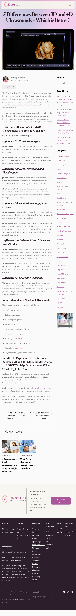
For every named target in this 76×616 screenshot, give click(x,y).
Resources (49, 544)
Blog (47, 548)
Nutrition (60, 240)
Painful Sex (60, 252)
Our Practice (61, 244)
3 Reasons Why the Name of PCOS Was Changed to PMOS (63, 123)
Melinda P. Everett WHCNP (20, 80)
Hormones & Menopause (65, 214)
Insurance (49, 535)
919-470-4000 (16, 560)
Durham (68, 535)
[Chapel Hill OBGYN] (12, 6)
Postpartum (61, 265)
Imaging (21, 456)
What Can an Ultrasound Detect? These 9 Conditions (39, 415)
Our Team (60, 532)
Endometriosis (61, 178)
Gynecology (36, 541)
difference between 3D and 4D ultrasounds (25, 105)
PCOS (58, 261)
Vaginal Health (61, 298)
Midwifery (35, 532)
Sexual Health (61, 278)
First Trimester (61, 198)
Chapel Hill (69, 532)
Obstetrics (36, 529)
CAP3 (48, 597)
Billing (48, 538)
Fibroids (59, 194)
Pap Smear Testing (63, 257)
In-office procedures (63, 227)
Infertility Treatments (64, 231)
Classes (34, 579)
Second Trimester (62, 274)
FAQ (47, 541)
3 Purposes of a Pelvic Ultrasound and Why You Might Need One (9, 465)
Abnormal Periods (63, 156)
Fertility (59, 182)
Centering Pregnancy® (64, 173)
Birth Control (61, 165)
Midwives (60, 235)
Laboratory (36, 576)
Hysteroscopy (61, 218)
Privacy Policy (36, 592)
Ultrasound (6, 456)
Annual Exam (61, 161)
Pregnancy (60, 270)
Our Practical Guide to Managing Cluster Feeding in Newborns (64, 140)
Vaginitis (59, 303)
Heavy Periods (61, 209)
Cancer (59, 169)
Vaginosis (60, 307)
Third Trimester (62, 282)
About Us (60, 529)
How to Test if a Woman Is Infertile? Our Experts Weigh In (16, 415)
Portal (48, 532)
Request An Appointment (60, 501)
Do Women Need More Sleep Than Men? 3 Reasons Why (64, 112)
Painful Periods (62, 248)
